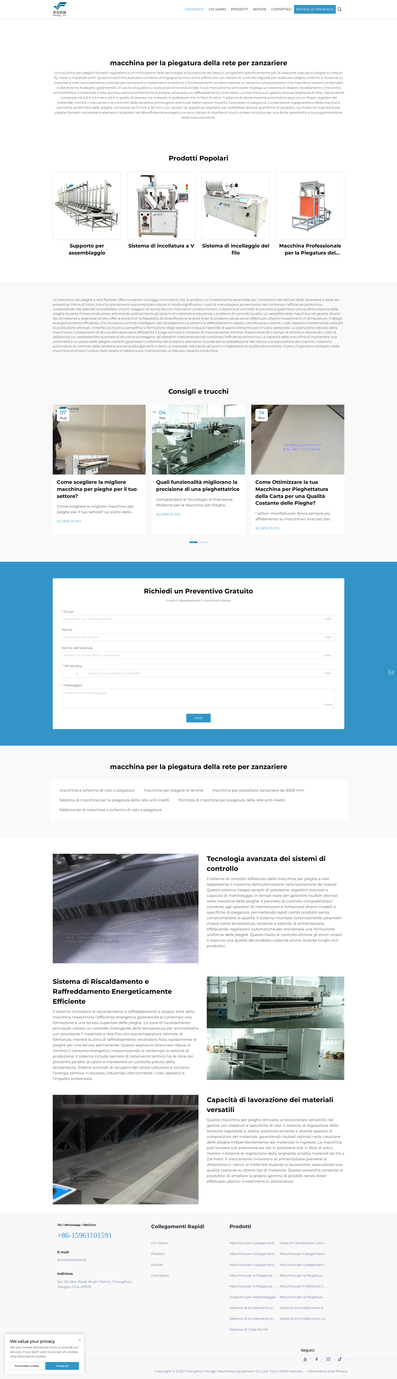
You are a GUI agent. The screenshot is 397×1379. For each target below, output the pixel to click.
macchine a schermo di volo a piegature (97, 790)
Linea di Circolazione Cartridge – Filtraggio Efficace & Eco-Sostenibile (303, 1243)
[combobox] (75, 673)
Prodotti (239, 9)
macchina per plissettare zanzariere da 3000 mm (258, 790)
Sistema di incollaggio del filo (235, 249)
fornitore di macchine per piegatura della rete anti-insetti (232, 800)
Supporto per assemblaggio (87, 249)
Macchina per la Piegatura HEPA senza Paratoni (253, 1286)
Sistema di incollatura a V (161, 246)
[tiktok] (340, 1359)
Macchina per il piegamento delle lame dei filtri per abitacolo (303, 1265)
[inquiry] (391, 672)
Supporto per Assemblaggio (253, 1297)
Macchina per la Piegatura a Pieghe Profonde (303, 1297)
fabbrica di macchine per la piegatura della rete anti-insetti (115, 800)
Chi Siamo (217, 9)
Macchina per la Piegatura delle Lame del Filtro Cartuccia (253, 1276)
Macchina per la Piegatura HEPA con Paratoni (303, 1276)
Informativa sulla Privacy (327, 1371)
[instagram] (328, 1359)
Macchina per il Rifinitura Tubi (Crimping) (303, 1286)
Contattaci (281, 9)
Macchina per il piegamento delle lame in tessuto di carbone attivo (253, 1265)
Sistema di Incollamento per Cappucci (253, 1319)
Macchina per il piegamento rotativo (253, 1243)
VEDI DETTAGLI (86, 206)
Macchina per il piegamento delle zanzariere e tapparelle (253, 1254)
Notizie (259, 9)
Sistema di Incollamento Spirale (303, 1308)
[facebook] (316, 1359)
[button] (193, 542)
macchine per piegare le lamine (173, 790)
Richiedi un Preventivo (315, 9)
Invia (198, 718)
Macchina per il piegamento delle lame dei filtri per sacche (303, 1254)
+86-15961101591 (84, 1235)
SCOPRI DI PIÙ (69, 521)
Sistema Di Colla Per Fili (249, 1330)
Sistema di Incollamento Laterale (303, 1319)
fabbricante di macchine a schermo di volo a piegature (111, 810)
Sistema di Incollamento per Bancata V (253, 1308)
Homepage (194, 9)
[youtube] (305, 1359)
